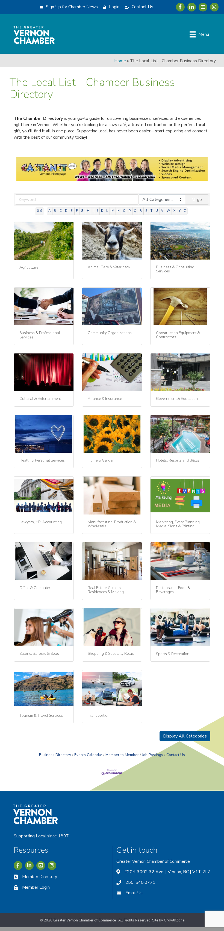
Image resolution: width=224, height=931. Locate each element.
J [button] (97, 211)
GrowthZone (174, 920)
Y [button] (180, 211)
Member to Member (122, 754)
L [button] (107, 211)
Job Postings (152, 754)
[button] (185, 736)
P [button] (130, 211)
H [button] (88, 211)
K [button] (102, 211)
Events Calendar (88, 754)
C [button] (61, 211)
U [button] (157, 211)
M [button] (112, 211)
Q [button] (135, 211)
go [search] (199, 200)
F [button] (77, 211)
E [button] (72, 211)
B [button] (55, 211)
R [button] (141, 211)
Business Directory (55, 754)
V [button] (162, 211)
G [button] (82, 211)
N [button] (118, 211)
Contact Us (175, 754)
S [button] (146, 211)
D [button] (66, 211)
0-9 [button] (39, 211)
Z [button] (185, 211)
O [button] (124, 211)
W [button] (168, 211)
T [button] (151, 211)
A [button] (49, 211)
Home (120, 61)
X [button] (174, 211)
